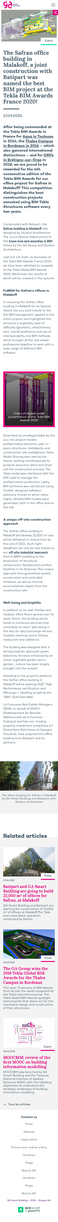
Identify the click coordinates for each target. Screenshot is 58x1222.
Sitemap (29, 1132)
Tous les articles (19, 1104)
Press (29, 1124)
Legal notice (29, 1139)
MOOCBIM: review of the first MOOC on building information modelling (26, 1062)
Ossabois (29, 1155)
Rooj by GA (29, 1170)
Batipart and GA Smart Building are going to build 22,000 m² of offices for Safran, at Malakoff (28, 893)
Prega (29, 1163)
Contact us (29, 1117)
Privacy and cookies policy (29, 1147)
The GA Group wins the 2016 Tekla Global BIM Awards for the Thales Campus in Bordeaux (25, 975)
